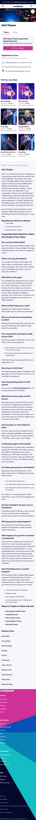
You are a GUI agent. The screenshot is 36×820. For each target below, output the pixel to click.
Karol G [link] (4, 655)
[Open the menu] (3, 6)
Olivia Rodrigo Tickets (13, 618)
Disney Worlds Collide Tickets (15, 611)
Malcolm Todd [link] (7, 670)
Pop (16, 165)
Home (4, 165)
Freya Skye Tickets (12, 614)
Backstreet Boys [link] (7, 684)
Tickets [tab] (6, 32)
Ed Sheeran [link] (6, 660)
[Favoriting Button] (33, 11)
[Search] (31, 6)
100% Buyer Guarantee (20, 2)
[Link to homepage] (18, 6)
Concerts (10, 165)
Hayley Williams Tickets (14, 621)
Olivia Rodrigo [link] (7, 646)
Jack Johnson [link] (7, 665)
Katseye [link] (4, 651)
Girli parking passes (21, 388)
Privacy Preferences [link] (6, 812)
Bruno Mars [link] (6, 636)
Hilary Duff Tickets (12, 624)
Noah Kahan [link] (6, 679)
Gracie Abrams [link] (7, 675)
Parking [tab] (15, 32)
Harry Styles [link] (6, 641)
